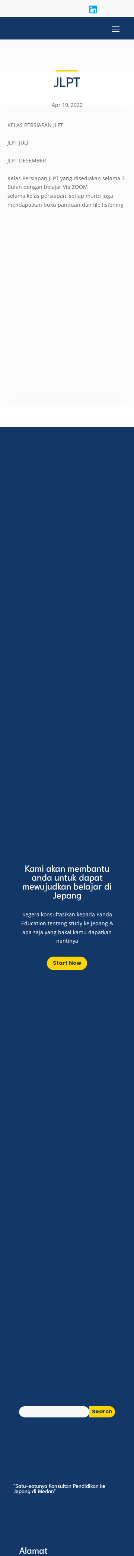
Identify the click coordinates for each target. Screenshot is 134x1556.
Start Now (67, 963)
